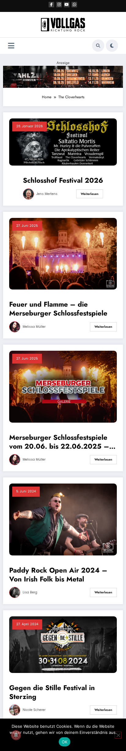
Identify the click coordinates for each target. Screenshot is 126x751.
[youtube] (66, 4)
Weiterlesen (89, 194)
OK (65, 741)
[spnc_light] (112, 45)
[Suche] (98, 45)
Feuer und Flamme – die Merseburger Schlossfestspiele (58, 309)
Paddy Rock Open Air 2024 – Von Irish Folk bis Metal (58, 575)
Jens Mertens (46, 194)
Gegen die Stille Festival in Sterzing (52, 692)
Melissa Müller (34, 326)
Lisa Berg (30, 592)
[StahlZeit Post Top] (63, 76)
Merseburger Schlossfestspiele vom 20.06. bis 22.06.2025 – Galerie (59, 442)
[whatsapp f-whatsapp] (74, 4)
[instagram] (59, 4)
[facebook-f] (51, 4)
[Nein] (118, 735)
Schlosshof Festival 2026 (63, 180)
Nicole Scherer (34, 710)
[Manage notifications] (16, 735)
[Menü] (11, 45)
